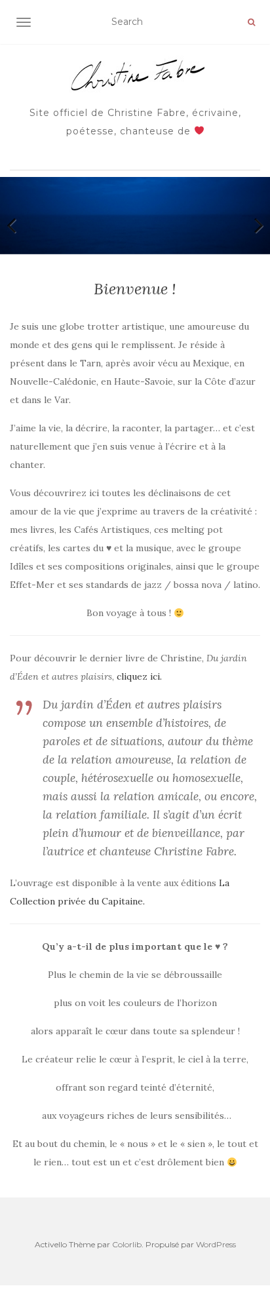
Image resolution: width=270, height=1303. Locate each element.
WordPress (216, 1244)
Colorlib (127, 1244)
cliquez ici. (139, 676)
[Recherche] (251, 22)
